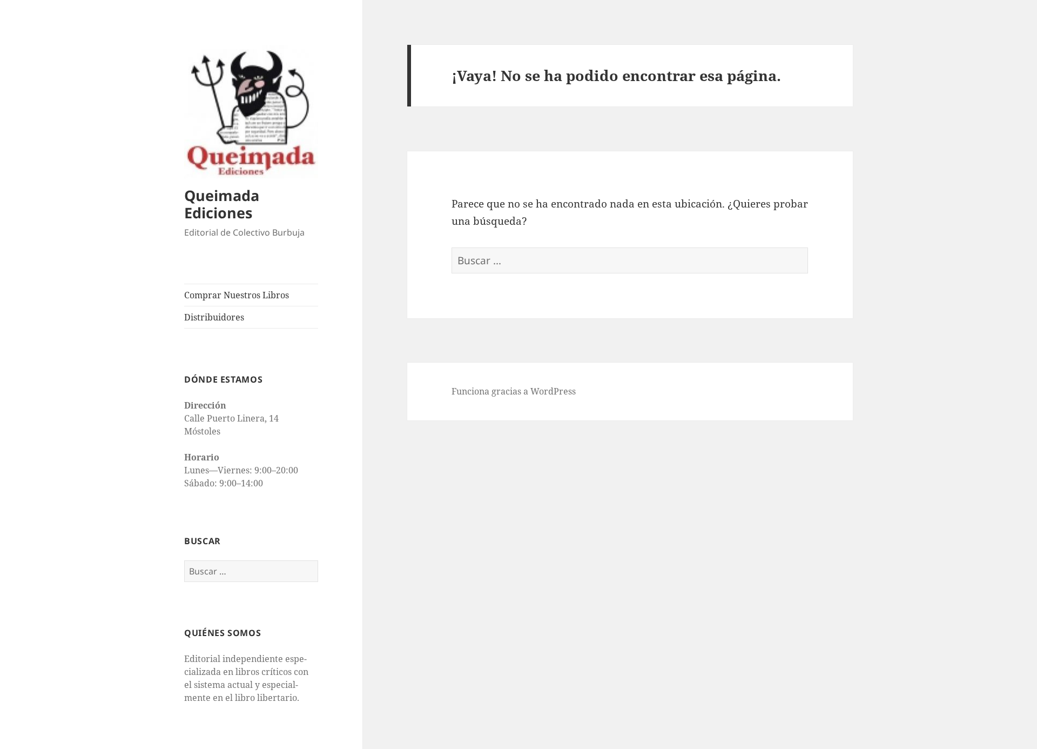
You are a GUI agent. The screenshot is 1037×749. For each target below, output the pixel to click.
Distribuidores (214, 317)
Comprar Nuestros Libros (236, 295)
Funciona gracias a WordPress (514, 391)
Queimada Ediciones (221, 204)
